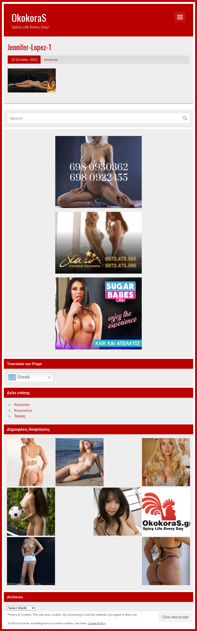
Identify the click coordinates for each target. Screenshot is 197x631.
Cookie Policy (96, 623)
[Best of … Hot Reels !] (166, 512)
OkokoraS (29, 17)
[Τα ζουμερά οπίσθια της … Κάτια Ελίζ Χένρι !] (166, 561)
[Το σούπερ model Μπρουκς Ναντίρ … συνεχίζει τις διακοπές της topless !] (31, 561)
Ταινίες (20, 416)
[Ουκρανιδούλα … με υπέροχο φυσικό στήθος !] (79, 462)
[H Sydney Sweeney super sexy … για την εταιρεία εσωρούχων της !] (166, 462)
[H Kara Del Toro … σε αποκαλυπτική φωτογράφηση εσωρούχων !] (31, 462)
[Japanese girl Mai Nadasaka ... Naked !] (117, 512)
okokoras (51, 59)
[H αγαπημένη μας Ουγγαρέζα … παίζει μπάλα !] (31, 512)
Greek (23, 377)
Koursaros (23, 410)
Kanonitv (22, 404)
